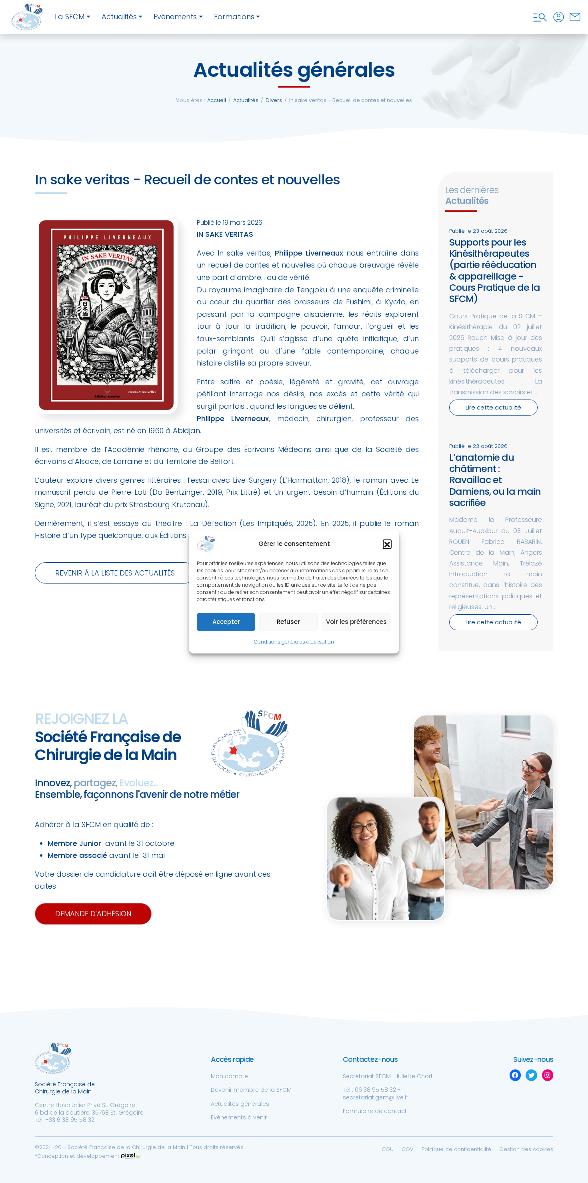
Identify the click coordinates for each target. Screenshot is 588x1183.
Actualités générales (240, 1104)
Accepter (226, 621)
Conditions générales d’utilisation (294, 641)
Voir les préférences (356, 621)
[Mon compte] (559, 17)
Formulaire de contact (375, 1111)
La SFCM (69, 17)
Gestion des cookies (526, 1149)
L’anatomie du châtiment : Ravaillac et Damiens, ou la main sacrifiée (495, 480)
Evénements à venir (239, 1117)
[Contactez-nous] (575, 17)
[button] (387, 544)
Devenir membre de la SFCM (251, 1090)
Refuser (288, 621)
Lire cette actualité (493, 407)
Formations (234, 17)
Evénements (175, 17)
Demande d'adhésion (93, 914)
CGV (408, 1149)
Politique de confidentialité (456, 1149)
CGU (388, 1149)
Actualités (119, 17)
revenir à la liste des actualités (115, 573)
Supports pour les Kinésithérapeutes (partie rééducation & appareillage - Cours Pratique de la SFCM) (494, 271)
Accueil (216, 100)
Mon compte (229, 1076)
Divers (274, 100)
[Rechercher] (540, 17)
